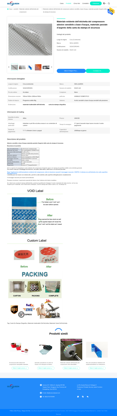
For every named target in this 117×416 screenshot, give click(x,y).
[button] (11, 353)
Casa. (10, 9)
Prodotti (68, 3)
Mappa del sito (26, 410)
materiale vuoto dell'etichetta (58, 323)
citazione (96, 3)
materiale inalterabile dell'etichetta (38, 323)
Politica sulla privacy (15, 410)
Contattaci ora (97, 71)
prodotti (16, 9)
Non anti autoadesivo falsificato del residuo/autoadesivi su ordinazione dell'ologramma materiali (95, 363)
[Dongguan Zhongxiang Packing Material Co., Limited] (13, 3)
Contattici (85, 3)
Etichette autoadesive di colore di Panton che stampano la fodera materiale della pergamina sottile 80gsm (45, 363)
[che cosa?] (79, 397)
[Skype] (84, 397)
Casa (61, 3)
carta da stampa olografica (18, 323)
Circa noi (77, 3)
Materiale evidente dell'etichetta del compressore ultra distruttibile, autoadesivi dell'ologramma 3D (69, 363)
